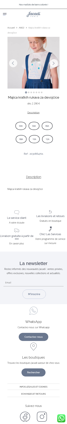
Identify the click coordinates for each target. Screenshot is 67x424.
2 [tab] (28, 92)
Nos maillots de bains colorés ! (33, 4)
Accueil (11, 27)
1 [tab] (26, 92)
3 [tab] (31, 92)
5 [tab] (36, 92)
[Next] (54, 63)
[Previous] (13, 63)
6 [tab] (39, 92)
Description (33, 177)
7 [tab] (41, 92)
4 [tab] (34, 92)
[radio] (21, 126)
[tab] (33, 177)
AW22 (21, 27)
